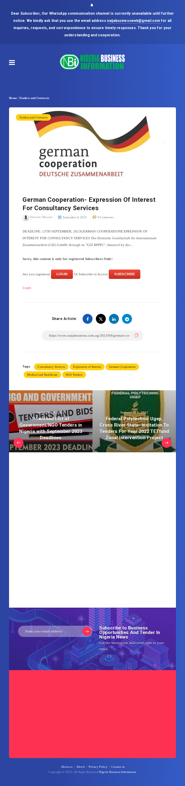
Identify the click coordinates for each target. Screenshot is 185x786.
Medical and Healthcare (42, 374)
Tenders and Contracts (34, 98)
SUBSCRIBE (124, 274)
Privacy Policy (98, 766)
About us (66, 766)
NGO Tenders (74, 374)
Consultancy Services (51, 366)
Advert (80, 766)
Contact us (118, 766)
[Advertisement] (56, 531)
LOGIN (62, 274)
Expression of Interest (87, 366)
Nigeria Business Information (117, 772)
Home (13, 98)
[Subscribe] (86, 631)
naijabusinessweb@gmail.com (134, 20)
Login (27, 288)
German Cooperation (122, 366)
